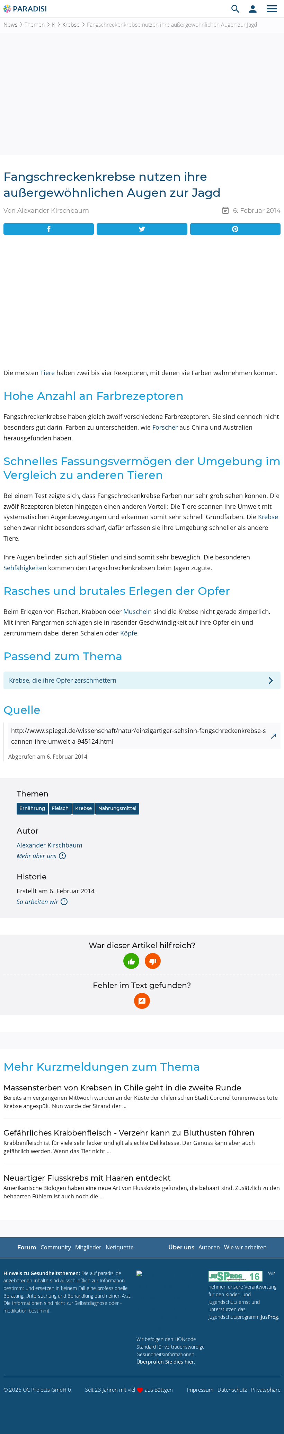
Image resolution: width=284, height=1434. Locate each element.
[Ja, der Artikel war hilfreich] (131, 961)
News (10, 24)
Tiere (47, 373)
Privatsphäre (266, 1389)
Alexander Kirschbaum (49, 845)
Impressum (200, 1389)
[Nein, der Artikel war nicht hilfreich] (153, 961)
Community (56, 1247)
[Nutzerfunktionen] (252, 8)
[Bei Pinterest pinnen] (235, 229)
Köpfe (128, 633)
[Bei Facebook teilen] (48, 229)
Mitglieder (88, 1247)
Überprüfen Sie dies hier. (165, 1361)
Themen (35, 24)
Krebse (71, 24)
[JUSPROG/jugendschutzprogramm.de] (235, 1276)
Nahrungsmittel (117, 808)
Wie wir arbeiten (245, 1247)
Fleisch (60, 808)
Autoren (209, 1247)
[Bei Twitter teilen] (142, 229)
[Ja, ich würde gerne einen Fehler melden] (142, 1001)
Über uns (181, 1247)
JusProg (269, 1317)
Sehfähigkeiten (24, 568)
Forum (26, 1247)
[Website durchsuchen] (235, 8)
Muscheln (137, 611)
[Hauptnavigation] (272, 8)
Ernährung (32, 808)
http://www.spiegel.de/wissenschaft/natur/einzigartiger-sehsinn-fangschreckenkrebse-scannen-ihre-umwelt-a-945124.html (138, 735)
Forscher (165, 427)
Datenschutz (232, 1389)
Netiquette (120, 1247)
